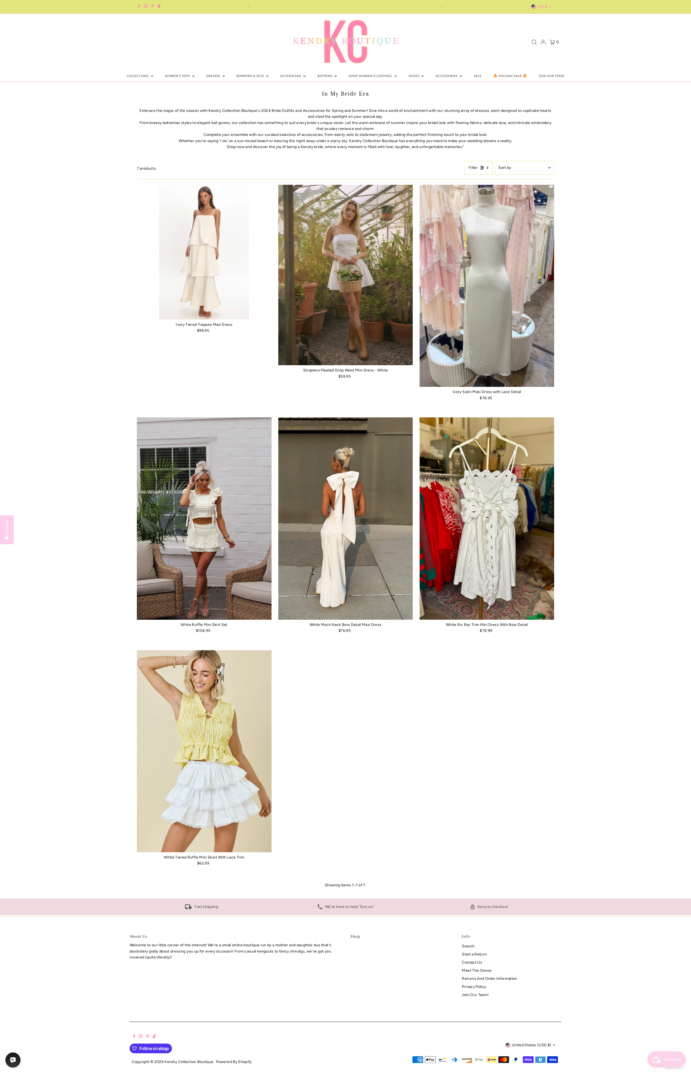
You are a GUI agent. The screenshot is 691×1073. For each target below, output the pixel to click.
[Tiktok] (159, 6)
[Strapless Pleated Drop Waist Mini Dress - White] (345, 275)
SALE (478, 76)
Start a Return (474, 954)
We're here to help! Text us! (349, 906)
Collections (138, 76)
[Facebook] (139, 6)
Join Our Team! (475, 994)
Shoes (414, 76)
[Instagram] (146, 6)
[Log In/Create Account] (543, 42)
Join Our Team (551, 76)
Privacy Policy (474, 986)
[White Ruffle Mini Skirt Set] (204, 518)
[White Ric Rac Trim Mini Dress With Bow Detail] (486, 518)
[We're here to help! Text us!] (319, 908)
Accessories (447, 76)
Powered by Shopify (234, 1061)
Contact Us (472, 962)
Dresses (213, 76)
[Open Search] (534, 42)
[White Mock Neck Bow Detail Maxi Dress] (345, 518)
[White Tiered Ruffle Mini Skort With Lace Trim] (204, 751)
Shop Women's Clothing (371, 76)
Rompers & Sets (250, 76)
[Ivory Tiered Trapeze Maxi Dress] (204, 252)
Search (468, 946)
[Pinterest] (152, 6)
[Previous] (249, 7)
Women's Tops (178, 76)
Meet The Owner (477, 970)
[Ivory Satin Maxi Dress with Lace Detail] (486, 286)
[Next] (442, 7)
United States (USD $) (531, 1045)
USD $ (542, 7)
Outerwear (291, 76)
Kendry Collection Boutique (188, 1061)
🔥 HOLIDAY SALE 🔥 (510, 76)
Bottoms (325, 76)
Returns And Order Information (489, 978)
